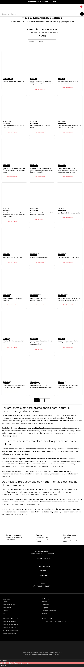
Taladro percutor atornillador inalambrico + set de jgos (68, 342)
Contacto (5, 610)
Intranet (44, 613)
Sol (5, 666)
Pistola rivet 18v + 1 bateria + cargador (12, 299)
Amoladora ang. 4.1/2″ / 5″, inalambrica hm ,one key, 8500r (41, 386)
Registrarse (45, 604)
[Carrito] (79, 7)
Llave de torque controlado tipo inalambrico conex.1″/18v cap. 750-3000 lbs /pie (14, 214)
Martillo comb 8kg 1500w (39, 257)
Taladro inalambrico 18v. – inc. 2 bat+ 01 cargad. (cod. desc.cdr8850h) (41, 342)
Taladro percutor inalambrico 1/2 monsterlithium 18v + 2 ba (14, 386)
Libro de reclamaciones (10, 633)
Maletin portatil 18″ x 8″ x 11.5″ (12, 257)
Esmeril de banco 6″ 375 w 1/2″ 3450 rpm (13, 126)
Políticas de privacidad (9, 627)
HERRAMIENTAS (35, 32)
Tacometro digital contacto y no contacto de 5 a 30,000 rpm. (69, 299)
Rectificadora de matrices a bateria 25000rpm (39, 299)
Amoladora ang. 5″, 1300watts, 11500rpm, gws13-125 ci (68, 386)
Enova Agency (42, 654)
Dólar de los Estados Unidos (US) (17, 663)
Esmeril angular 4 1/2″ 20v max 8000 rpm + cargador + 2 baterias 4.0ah (41, 83)
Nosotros (5, 601)
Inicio (27, 32)
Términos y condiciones (10, 630)
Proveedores (7, 607)
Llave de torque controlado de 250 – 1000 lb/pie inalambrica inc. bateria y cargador (41, 170)
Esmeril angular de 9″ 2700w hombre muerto (68, 82)
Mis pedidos (45, 607)
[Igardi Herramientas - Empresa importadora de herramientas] (42, 7)
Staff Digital (54, 654)
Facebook (49, 621)
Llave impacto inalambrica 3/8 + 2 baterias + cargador (41, 213)
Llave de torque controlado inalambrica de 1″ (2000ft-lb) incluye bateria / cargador (67, 170)
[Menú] (3, 7)
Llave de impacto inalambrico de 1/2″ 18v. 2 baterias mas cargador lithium (14, 170)
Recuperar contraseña (49, 610)
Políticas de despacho (9, 621)
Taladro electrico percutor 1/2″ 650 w (13, 342)
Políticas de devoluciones (10, 624)
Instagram (59, 621)
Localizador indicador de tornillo (69, 213)
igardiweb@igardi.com (44, 558)
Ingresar (44, 601)
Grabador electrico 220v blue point (40, 126)
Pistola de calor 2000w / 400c (68, 257)
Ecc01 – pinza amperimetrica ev (13, 81)
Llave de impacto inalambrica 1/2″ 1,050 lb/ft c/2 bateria (69, 126)
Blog (4, 613)
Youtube (70, 621)
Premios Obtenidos (9, 604)
